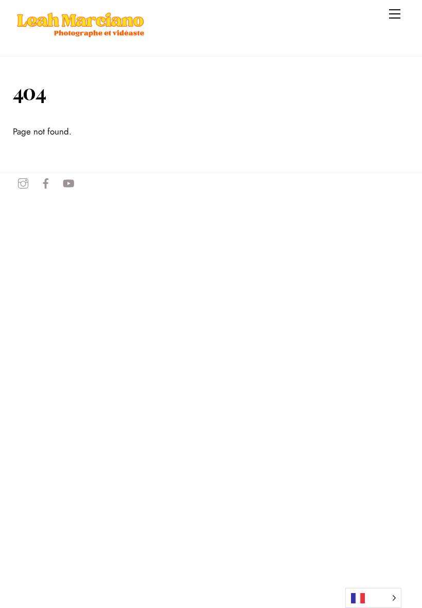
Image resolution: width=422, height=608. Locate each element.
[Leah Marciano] (80, 44)
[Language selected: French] (373, 598)
